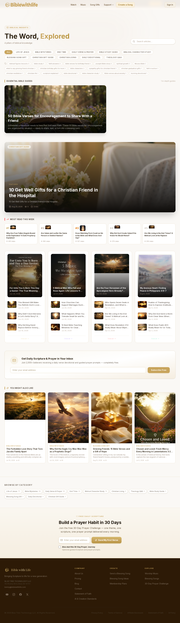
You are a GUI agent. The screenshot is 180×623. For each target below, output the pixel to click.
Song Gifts (95, 5)
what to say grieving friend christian (20, 68)
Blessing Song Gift (17, 57)
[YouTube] (7, 594)
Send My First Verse (108, 540)
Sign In (170, 5)
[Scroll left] (7, 135)
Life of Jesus (22, 52)
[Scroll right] (172, 135)
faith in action (152, 68)
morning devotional (139, 73)
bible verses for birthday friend (78, 64)
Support (107, 5)
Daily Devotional (91, 57)
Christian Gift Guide (43, 57)
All (8, 52)
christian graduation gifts (131, 68)
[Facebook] (20, 594)
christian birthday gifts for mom (53, 68)
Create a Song (125, 5)
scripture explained (51, 73)
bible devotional (70, 73)
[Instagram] (13, 594)
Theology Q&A (114, 57)
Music (83, 5)
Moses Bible (140, 64)
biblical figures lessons (19, 64)
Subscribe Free (158, 370)
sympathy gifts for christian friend (102, 68)
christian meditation (14, 73)
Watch (73, 5)
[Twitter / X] (27, 594)
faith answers (55, 64)
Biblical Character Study (137, 52)
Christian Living (67, 57)
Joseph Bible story (103, 64)
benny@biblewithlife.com (15, 587)
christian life (33, 73)
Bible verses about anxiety (115, 73)
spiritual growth (123, 64)
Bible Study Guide (108, 52)
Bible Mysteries (43, 52)
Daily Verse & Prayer (82, 52)
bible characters (77, 68)
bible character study (91, 73)
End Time (61, 52)
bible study (39, 64)
